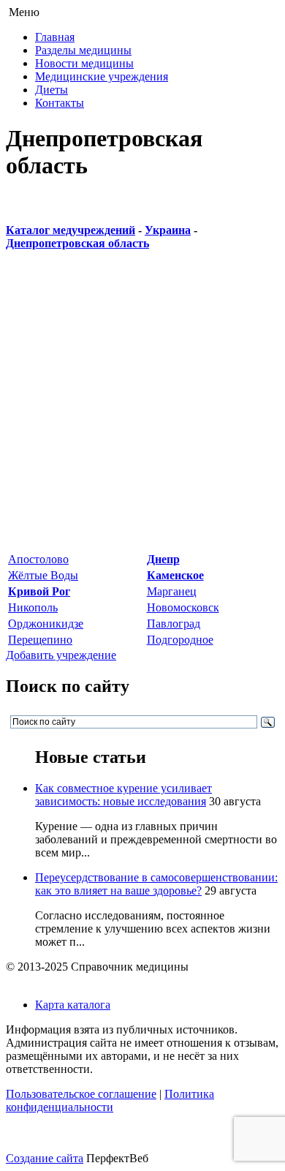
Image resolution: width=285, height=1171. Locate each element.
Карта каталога (72, 1004)
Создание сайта (44, 1158)
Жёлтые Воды (43, 575)
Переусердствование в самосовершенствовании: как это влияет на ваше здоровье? (156, 884)
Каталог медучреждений (70, 230)
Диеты (51, 89)
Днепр (163, 559)
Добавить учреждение (61, 655)
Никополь (33, 607)
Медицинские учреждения (101, 76)
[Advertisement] (142, 408)
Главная (55, 37)
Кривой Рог (39, 591)
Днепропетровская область (77, 243)
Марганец (172, 591)
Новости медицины (84, 63)
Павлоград (173, 623)
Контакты (59, 103)
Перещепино (40, 639)
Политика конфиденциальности (110, 1100)
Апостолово (38, 559)
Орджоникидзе (45, 623)
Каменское (175, 575)
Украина (168, 230)
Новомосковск (183, 607)
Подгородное (180, 639)
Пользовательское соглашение (81, 1094)
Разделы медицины (83, 50)
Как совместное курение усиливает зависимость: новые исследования (123, 794)
